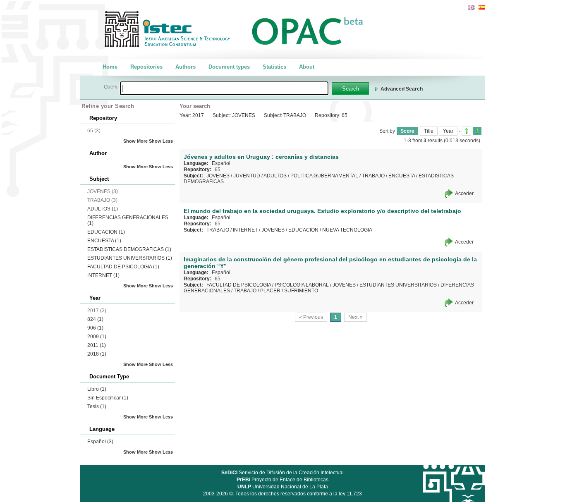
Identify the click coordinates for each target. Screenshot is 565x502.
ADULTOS (102, 209)
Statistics (274, 67)
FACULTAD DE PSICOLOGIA (123, 267)
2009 (96, 336)
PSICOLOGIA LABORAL (302, 285)
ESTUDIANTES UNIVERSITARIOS (129, 258)
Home (110, 67)
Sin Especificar (107, 398)
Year (448, 131)
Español (100, 442)
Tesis (96, 406)
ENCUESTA (104, 241)
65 (217, 169)
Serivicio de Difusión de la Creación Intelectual (282, 473)
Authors (185, 67)
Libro (96, 389)
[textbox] (224, 88)
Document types (229, 67)
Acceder (464, 193)
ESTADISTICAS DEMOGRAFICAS (129, 249)
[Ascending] (466, 131)
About (306, 67)
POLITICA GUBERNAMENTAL (324, 176)
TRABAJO (373, 176)
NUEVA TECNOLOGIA (347, 230)
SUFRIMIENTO (301, 291)
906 (95, 328)
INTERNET (103, 275)
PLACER (270, 291)
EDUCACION (106, 232)
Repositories (146, 67)
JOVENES (218, 176)
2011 (96, 345)
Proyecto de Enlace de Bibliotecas (282, 480)
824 (95, 319)
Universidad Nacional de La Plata (282, 487)
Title (428, 131)
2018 (96, 354)
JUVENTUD (246, 176)
